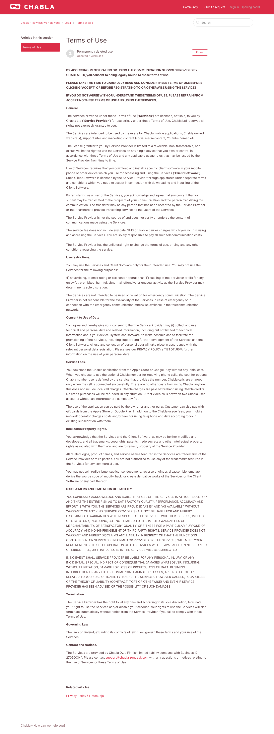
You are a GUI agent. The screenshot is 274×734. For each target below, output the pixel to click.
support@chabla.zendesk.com (127, 657)
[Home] (32, 8)
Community (190, 7)
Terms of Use (84, 22)
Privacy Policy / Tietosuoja (85, 696)
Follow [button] (200, 52)
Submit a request (214, 7)
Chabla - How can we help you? (40, 22)
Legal (68, 22)
